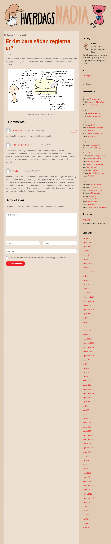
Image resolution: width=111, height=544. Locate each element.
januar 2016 (87, 293)
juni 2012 (86, 460)
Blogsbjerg (86, 220)
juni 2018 (86, 251)
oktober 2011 (87, 494)
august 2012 (87, 452)
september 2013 (88, 397)
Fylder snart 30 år (94, 113)
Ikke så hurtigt (93, 105)
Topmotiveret (91, 167)
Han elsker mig (93, 136)
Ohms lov (90, 131)
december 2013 (88, 393)
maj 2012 (86, 465)
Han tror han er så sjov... (94, 159)
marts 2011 (87, 523)
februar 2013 (87, 427)
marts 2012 (87, 473)
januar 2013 (87, 431)
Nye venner (93, 153)
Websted (10, 251)
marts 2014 (87, 381)
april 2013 (86, 418)
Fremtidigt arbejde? (93, 199)
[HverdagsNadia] (55, 27)
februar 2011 (87, 527)
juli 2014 (85, 364)
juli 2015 (85, 318)
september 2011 (88, 498)
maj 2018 (86, 255)
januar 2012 (87, 481)
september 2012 (88, 448)
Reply (73, 131)
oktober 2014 (87, 351)
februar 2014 (87, 385)
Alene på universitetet (96, 190)
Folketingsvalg (95, 99)
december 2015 (88, 297)
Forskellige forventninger (94, 128)
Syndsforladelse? (97, 184)
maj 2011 (86, 515)
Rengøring (92, 196)
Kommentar (12, 215)
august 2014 (87, 360)
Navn (9, 243)
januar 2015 (87, 339)
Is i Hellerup (91, 204)
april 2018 (86, 259)
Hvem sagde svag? (98, 156)
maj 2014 (86, 372)
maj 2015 (86, 326)
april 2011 (86, 519)
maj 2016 (86, 284)
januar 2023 (87, 242)
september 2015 (88, 309)
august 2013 (87, 402)
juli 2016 (85, 276)
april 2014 (86, 377)
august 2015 (87, 314)
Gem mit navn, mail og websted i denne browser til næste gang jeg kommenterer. (38, 258)
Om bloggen (87, 76)
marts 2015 (87, 330)
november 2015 (88, 301)
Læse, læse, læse (92, 161)
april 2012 (86, 469)
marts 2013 (87, 423)
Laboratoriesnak (93, 170)
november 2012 (88, 439)
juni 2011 (86, 511)
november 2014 (88, 347)
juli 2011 (85, 506)
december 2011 (88, 486)
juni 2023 (86, 238)
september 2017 (88, 263)
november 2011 (88, 490)
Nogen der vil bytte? (95, 133)
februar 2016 (87, 288)
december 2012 (88, 435)
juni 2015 (86, 322)
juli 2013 (85, 406)
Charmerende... (96, 187)
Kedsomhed (92, 207)
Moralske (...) (95, 145)
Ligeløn (93, 125)
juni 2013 (86, 410)
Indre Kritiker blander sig (94, 164)
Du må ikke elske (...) (96, 173)
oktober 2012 (87, 444)
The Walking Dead (97, 148)
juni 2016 (86, 280)
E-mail (46, 243)
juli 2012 (85, 456)
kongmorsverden (21, 145)
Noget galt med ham (94, 116)
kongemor (17, 130)
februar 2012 (87, 477)
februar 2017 (87, 268)
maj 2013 (86, 414)
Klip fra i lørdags (91, 202)
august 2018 (87, 247)
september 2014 (88, 356)
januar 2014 (87, 389)
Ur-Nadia (91, 176)
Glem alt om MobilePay (95, 102)
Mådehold (102, 207)
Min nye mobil (96, 193)
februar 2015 (87, 335)
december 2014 (88, 343)
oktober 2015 (87, 305)
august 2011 (87, 502)
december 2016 (88, 272)
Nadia (15, 171)
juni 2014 (86, 368)
